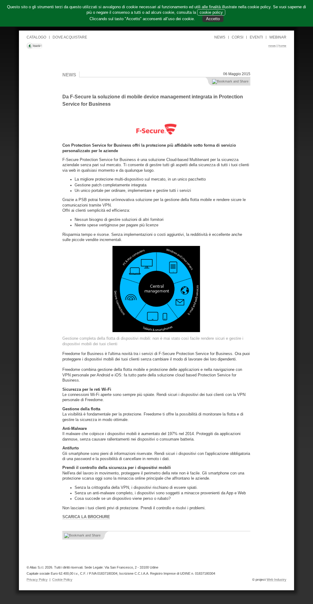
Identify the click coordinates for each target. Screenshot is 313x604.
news (272, 45)
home (282, 45)
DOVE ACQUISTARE (70, 37)
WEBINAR (277, 37)
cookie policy (211, 12)
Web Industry (276, 579)
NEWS (219, 37)
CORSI (237, 37)
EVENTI (256, 37)
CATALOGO (36, 37)
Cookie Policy (62, 579)
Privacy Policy (37, 579)
